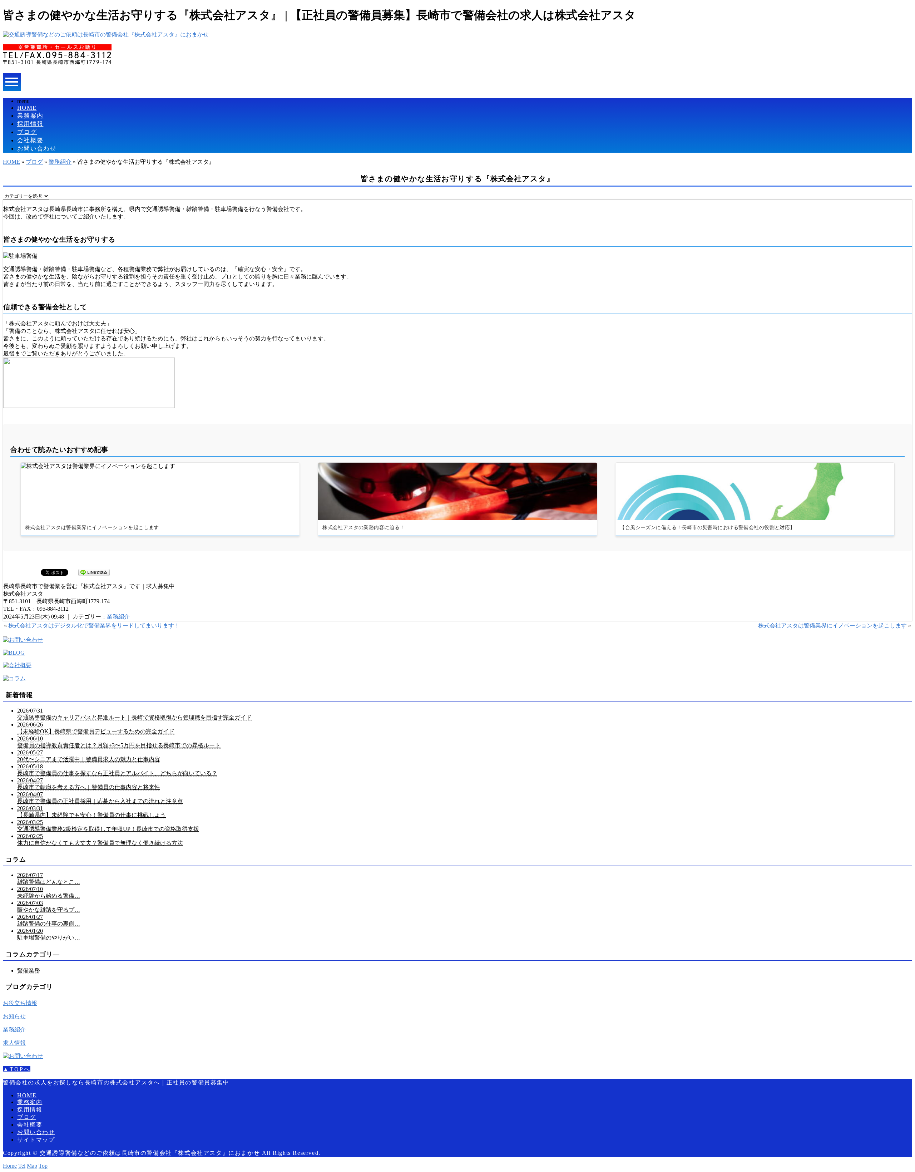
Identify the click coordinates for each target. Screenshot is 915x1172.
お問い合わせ (36, 148)
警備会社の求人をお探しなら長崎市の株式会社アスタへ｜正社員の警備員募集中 (116, 1082)
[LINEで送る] (94, 572)
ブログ (27, 132)
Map (32, 1166)
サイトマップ (36, 1140)
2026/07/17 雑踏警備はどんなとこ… (48, 878)
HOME (26, 107)
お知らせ (14, 1016)
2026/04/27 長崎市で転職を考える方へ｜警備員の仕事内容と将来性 (88, 783)
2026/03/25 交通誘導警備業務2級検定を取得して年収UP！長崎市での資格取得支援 (108, 825)
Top (43, 1166)
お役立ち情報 (20, 1003)
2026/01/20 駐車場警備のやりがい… (48, 934)
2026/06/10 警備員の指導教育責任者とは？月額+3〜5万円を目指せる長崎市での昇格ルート (119, 741)
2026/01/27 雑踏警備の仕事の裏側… (48, 920)
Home (10, 1166)
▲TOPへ (16, 1069)
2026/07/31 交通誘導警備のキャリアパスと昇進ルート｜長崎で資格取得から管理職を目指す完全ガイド (134, 714)
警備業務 (28, 970)
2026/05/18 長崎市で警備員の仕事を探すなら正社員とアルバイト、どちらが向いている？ (117, 769)
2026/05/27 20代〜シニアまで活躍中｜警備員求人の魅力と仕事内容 (88, 755)
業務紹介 (60, 162)
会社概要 (30, 140)
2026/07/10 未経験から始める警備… (48, 892)
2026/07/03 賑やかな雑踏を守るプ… (48, 906)
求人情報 (14, 1043)
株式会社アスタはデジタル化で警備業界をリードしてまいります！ (94, 625)
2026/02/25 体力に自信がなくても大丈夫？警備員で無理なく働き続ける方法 (100, 839)
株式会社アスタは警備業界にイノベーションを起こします (832, 625)
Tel (21, 1166)
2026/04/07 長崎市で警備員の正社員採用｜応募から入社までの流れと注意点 (100, 797)
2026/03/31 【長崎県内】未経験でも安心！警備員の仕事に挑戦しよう (91, 811)
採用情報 (30, 123)
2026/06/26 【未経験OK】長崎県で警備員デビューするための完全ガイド (95, 728)
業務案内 (30, 115)
